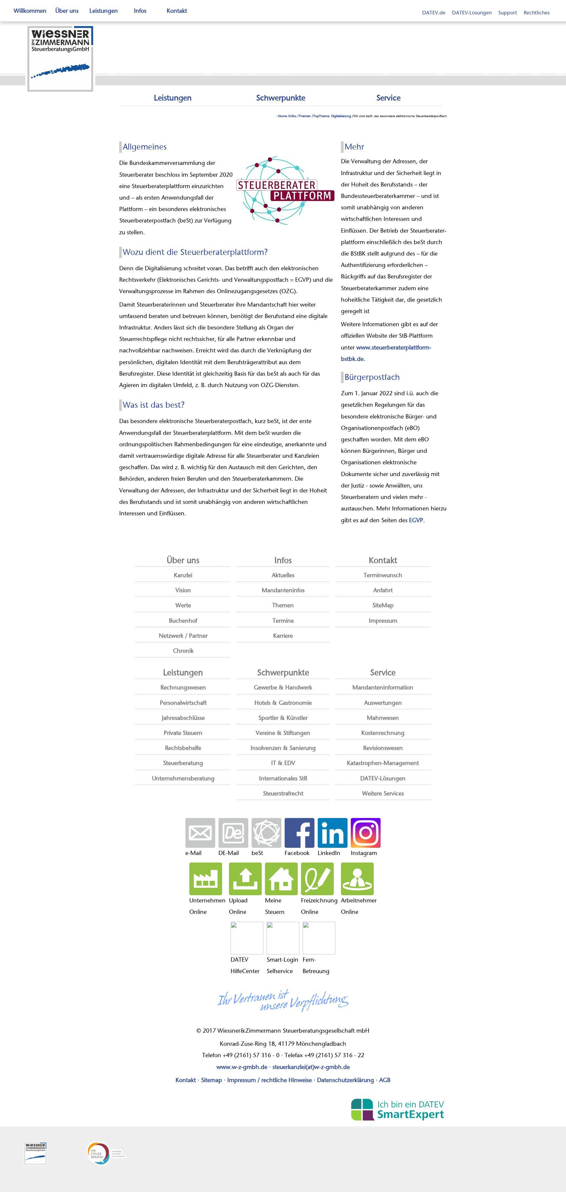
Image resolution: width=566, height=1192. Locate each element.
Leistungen (103, 11)
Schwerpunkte (280, 98)
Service (388, 98)
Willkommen (30, 11)
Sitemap (211, 1080)
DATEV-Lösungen (472, 12)
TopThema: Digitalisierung (332, 116)
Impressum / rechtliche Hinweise (269, 1080)
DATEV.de (433, 12)
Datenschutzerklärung (345, 1080)
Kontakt (177, 11)
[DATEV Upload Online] (245, 879)
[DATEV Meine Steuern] (281, 879)
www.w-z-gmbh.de (242, 1067)
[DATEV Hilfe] (247, 938)
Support (507, 12)
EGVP (416, 521)
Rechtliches (537, 12)
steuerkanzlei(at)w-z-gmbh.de (311, 1067)
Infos (140, 11)
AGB (384, 1080)
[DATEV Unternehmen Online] (207, 879)
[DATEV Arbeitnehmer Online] (359, 879)
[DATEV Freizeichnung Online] (319, 879)
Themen (305, 116)
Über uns (67, 11)
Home (282, 116)
